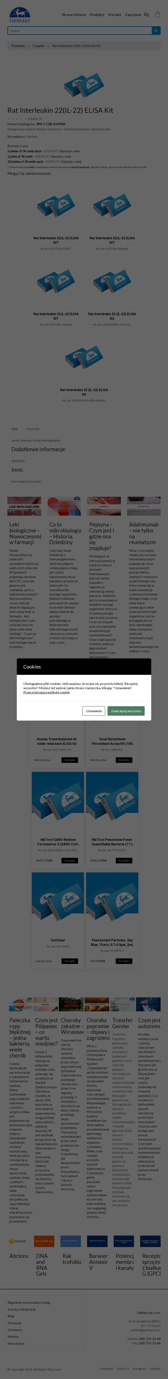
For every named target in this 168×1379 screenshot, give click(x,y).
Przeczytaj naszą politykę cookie (46, 692)
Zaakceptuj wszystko (126, 711)
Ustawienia (94, 711)
